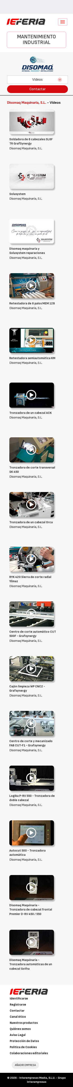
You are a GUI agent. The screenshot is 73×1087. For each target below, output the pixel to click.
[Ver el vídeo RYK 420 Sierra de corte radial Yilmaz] (31, 559)
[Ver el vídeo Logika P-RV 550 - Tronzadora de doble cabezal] (31, 778)
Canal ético (18, 1017)
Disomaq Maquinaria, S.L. (31, 143)
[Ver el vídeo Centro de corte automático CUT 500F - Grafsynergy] (31, 614)
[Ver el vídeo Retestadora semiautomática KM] (31, 340)
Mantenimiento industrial (36, 40)
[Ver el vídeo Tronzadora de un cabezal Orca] (31, 504)
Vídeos (37, 79)
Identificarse (19, 998)
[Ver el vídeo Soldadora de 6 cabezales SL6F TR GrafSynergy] (31, 121)
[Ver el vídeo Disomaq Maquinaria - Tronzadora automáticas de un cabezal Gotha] (31, 942)
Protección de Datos (24, 1041)
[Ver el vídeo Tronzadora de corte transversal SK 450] (31, 450)
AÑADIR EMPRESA (25, 1065)
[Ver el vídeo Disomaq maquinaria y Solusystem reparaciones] (31, 231)
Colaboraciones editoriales (29, 1053)
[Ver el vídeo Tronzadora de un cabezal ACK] (31, 395)
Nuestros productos (24, 1023)
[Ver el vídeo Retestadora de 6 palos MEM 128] (31, 286)
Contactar (37, 89)
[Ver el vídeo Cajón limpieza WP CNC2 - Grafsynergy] (31, 669)
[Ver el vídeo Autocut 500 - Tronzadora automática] (31, 833)
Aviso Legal (18, 1035)
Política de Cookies (23, 1047)
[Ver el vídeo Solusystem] (31, 176)
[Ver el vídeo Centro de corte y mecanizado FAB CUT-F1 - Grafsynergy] (31, 723)
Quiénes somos (20, 1029)
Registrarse (18, 1005)
